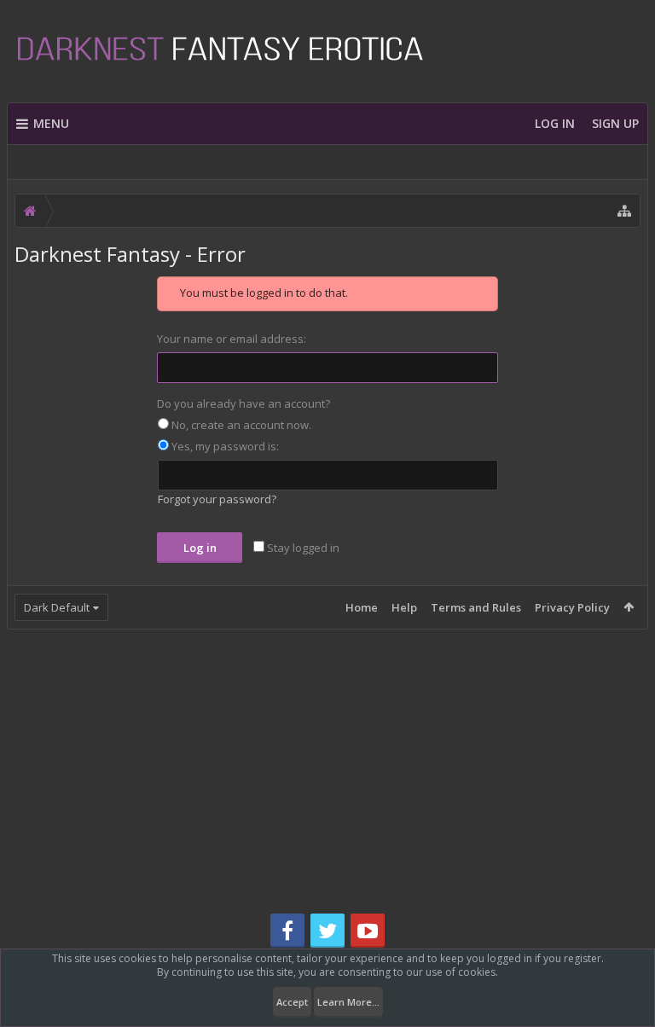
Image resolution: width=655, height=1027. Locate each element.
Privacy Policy (572, 607)
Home (361, 607)
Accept (292, 1001)
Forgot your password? (217, 499)
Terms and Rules (476, 607)
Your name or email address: (231, 338)
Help (404, 607)
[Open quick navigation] (624, 210)
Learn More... (348, 1001)
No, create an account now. (240, 424)
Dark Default (57, 607)
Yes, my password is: (224, 446)
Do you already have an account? (243, 403)
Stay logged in (301, 547)
